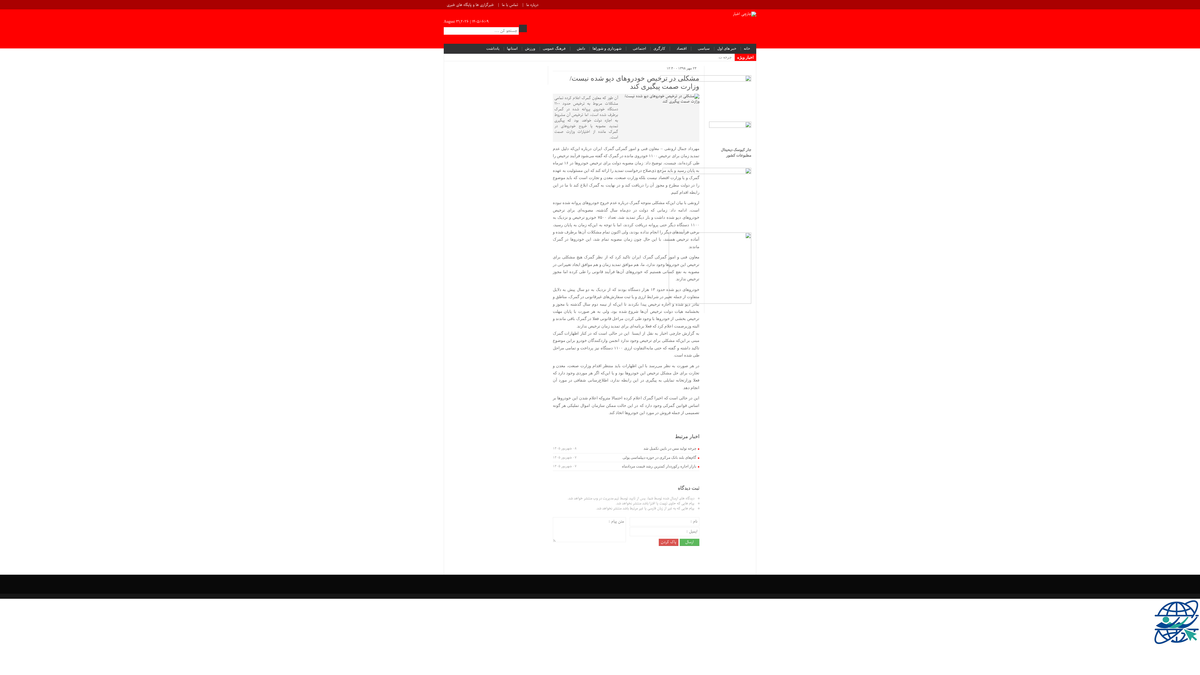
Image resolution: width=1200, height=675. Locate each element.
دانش (581, 48)
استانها (512, 48)
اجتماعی (639, 48)
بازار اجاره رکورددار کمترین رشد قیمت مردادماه (659, 466)
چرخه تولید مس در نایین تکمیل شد (669, 448)
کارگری (659, 48)
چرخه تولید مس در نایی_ (713, 57)
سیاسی (704, 48)
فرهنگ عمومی (554, 48)
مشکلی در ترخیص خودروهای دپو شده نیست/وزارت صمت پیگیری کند (634, 82)
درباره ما (532, 5)
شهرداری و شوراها (607, 48)
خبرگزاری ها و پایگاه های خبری (470, 5)
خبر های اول (726, 48)
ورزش (530, 48)
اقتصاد (682, 48)
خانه (747, 48)
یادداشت (492, 48)
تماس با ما (510, 5)
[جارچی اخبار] (744, 15)
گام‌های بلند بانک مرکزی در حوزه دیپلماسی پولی (659, 457)
